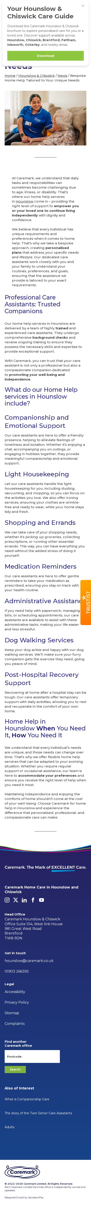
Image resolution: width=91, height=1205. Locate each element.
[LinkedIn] (24, 900)
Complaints (15, 1024)
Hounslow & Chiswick (36, 75)
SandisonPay (36, 1197)
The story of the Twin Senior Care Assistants (38, 1113)
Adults (9, 1127)
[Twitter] (15, 900)
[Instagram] (7, 900)
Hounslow (24, 201)
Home (10, 75)
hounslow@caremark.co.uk (29, 961)
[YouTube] (41, 900)
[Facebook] (32, 900)
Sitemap (12, 1013)
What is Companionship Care (27, 1099)
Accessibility (15, 992)
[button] (85, 602)
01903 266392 (17, 971)
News (62, 75)
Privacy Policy (17, 1002)
